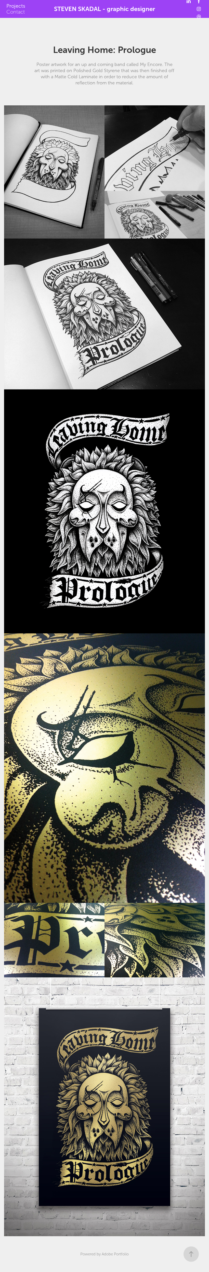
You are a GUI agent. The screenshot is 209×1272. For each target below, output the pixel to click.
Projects (15, 6)
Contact (15, 12)
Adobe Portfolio (115, 1254)
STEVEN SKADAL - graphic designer (104, 8)
